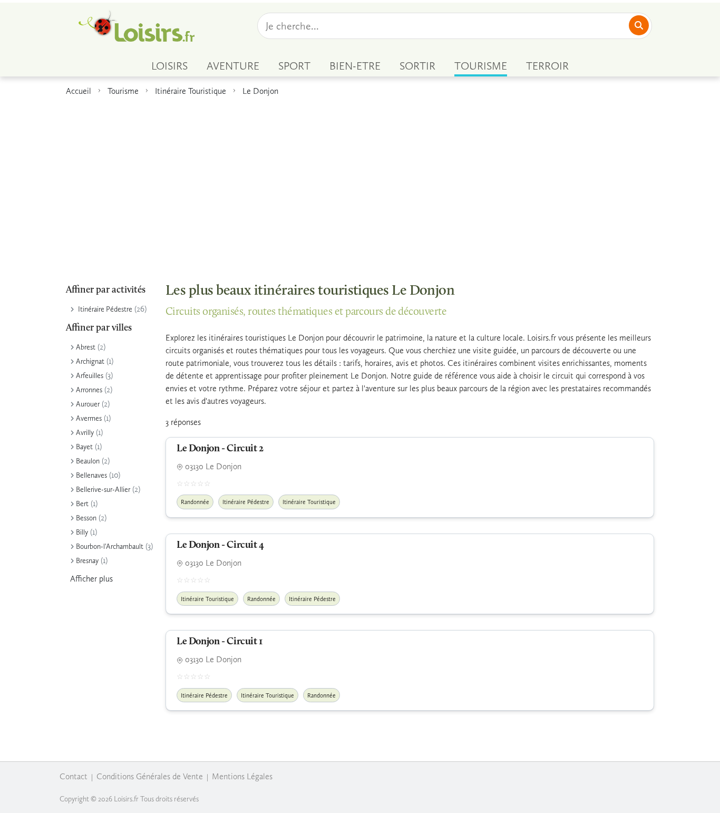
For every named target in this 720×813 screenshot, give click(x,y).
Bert (82, 503)
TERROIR (547, 66)
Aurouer (88, 404)
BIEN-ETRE (355, 66)
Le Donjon (260, 91)
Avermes (89, 418)
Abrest (85, 347)
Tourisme (123, 91)
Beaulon (88, 461)
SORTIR (417, 66)
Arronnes (89, 389)
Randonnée (195, 502)
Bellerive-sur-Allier (103, 489)
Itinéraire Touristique (190, 91)
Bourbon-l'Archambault (109, 546)
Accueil (78, 91)
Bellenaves (91, 475)
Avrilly (85, 432)
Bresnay (87, 560)
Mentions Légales (242, 776)
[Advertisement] (360, 184)
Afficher (91, 579)
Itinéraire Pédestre (105, 309)
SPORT (294, 66)
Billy (82, 532)
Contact (73, 776)
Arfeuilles (89, 375)
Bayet (84, 446)
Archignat (90, 361)
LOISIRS (169, 66)
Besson (86, 518)
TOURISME (480, 66)
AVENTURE (233, 66)
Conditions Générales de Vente (149, 776)
